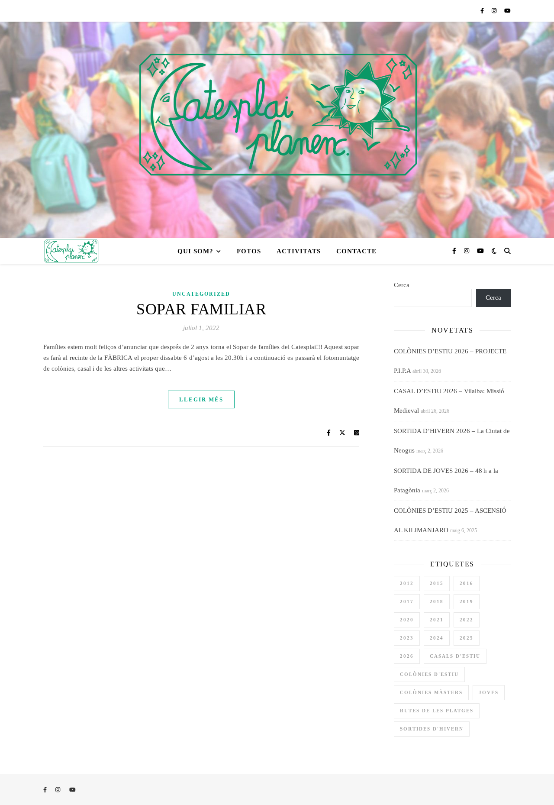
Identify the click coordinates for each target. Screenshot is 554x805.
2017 (407, 601)
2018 (437, 601)
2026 (407, 656)
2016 (466, 583)
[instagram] (495, 10)
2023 (407, 637)
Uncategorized (201, 294)
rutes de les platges (436, 710)
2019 (466, 601)
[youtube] (507, 10)
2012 (407, 583)
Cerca (401, 284)
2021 (437, 619)
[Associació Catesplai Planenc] (277, 130)
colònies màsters (431, 692)
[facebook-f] (482, 10)
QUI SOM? (195, 251)
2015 (437, 583)
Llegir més (201, 399)
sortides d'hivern (432, 728)
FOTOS (249, 251)
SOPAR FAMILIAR (201, 309)
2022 (466, 619)
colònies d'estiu (429, 674)
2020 (407, 619)
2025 (466, 637)
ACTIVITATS (299, 251)
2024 (437, 637)
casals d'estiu (455, 656)
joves (489, 692)
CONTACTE (356, 251)
